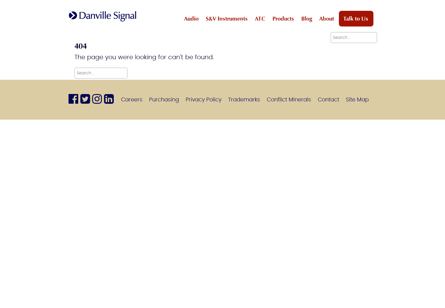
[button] (438, 301)
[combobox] (354, 37)
